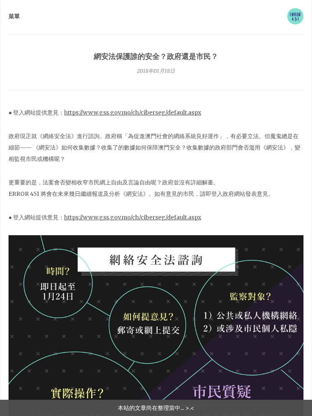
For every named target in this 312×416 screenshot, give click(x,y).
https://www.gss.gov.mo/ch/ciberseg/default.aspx (132, 112)
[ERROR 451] (295, 16)
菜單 (14, 16)
